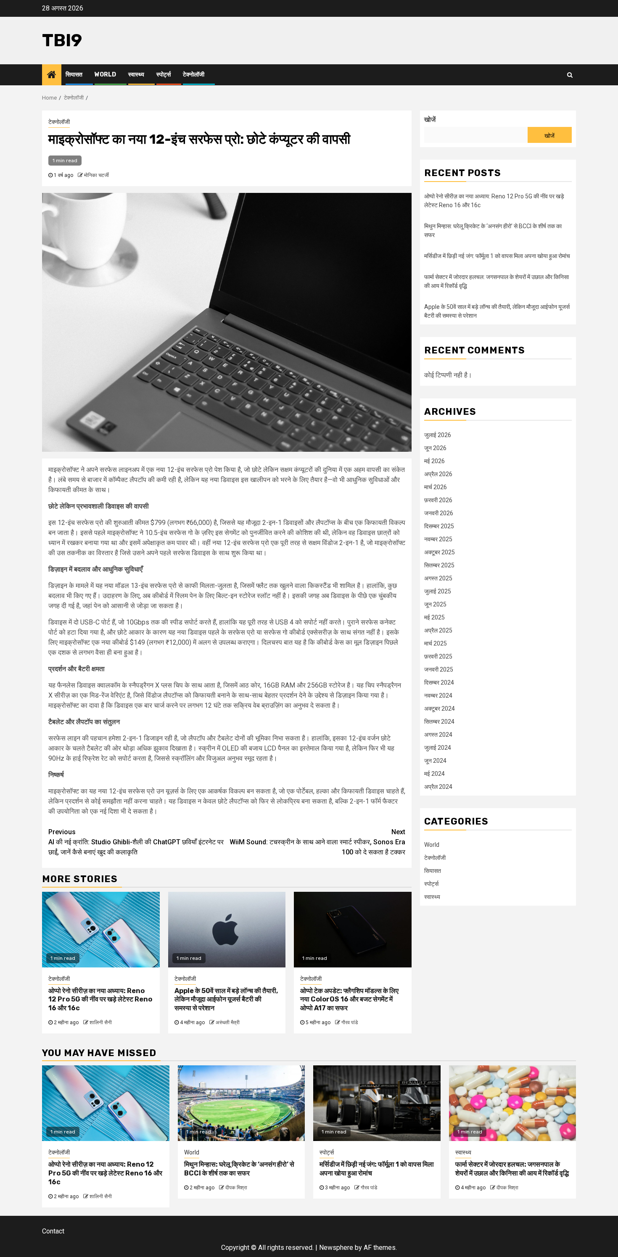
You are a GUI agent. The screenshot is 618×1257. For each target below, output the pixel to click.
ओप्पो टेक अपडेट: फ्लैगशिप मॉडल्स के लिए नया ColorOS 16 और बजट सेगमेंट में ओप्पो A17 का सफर (349, 999)
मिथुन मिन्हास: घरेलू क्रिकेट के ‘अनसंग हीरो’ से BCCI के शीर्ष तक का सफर (239, 1168)
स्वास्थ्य (136, 74)
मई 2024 (434, 773)
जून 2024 (435, 760)
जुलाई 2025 (437, 591)
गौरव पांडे (349, 1022)
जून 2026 (435, 447)
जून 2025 (435, 604)
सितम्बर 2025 (439, 564)
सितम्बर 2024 (439, 721)
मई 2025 (434, 617)
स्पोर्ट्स (163, 74)
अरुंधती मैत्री (228, 1022)
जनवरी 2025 (438, 669)
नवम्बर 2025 (438, 538)
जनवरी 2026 (438, 512)
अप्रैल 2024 (438, 786)
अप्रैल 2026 (438, 473)
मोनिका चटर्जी (96, 175)
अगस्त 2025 (438, 577)
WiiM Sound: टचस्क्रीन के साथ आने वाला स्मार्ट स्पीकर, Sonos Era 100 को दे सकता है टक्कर (317, 842)
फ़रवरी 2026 (438, 499)
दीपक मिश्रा (236, 1188)
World (105, 74)
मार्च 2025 (435, 643)
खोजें (430, 120)
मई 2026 (434, 460)
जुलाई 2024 (437, 747)
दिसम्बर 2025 (439, 525)
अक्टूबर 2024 (439, 708)
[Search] (570, 75)
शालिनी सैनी (101, 1022)
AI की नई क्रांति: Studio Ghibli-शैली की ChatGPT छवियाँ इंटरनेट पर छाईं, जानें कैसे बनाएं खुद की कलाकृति (136, 842)
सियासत (74, 74)
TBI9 (62, 40)
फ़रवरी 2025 (438, 656)
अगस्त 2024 (438, 734)
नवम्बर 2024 (438, 695)
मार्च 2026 (435, 486)
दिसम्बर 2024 (439, 682)
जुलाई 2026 (437, 434)
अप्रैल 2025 (438, 630)
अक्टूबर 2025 (439, 551)
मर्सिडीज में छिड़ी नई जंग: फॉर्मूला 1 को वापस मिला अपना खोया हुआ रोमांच (497, 256)
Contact (53, 1231)
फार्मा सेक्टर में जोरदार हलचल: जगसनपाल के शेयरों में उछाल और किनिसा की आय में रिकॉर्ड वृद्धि (512, 1168)
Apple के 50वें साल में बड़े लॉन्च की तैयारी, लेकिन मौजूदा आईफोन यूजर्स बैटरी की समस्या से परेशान (226, 999)
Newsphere (336, 1248)
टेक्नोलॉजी (193, 74)
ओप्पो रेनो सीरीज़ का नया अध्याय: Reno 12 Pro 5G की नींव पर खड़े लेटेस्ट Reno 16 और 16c (100, 999)
